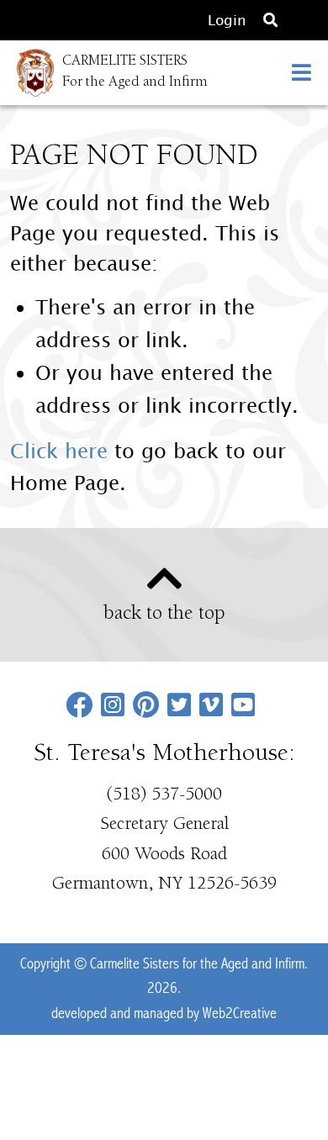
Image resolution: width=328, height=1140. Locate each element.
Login (227, 20)
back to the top (164, 614)
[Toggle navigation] (301, 72)
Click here (59, 450)
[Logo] (27, 73)
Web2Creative (240, 1013)
